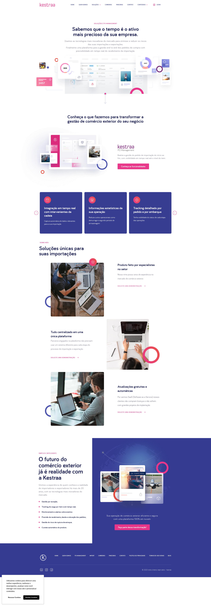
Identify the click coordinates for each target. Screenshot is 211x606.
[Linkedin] (41, 569)
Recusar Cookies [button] (14, 597)
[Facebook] (51, 569)
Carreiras (108, 5)
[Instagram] (46, 569)
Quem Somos (83, 5)
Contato (130, 5)
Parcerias (119, 5)
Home (72, 5)
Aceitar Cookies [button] (31, 597)
